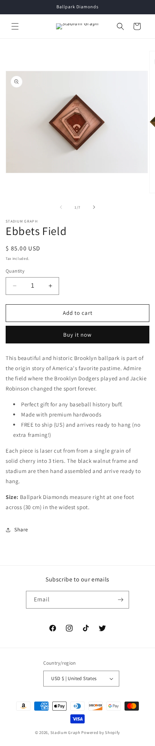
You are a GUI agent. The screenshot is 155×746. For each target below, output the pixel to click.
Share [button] (21, 529)
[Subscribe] (120, 600)
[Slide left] (61, 207)
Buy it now (77, 334)
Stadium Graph (65, 732)
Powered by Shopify (100, 732)
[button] (15, 26)
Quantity (15, 271)
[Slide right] (94, 207)
